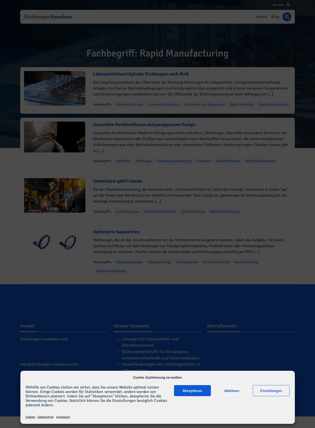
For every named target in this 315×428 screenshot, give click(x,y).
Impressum (63, 417)
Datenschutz (46, 417)
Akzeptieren (192, 391)
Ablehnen (231, 391)
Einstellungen (271, 391)
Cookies (30, 417)
